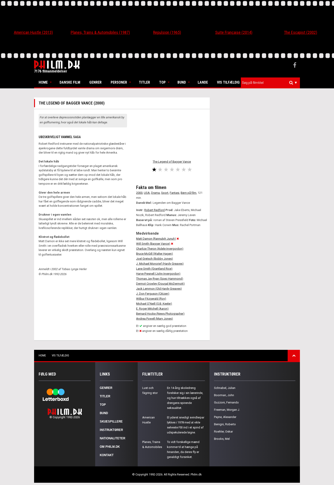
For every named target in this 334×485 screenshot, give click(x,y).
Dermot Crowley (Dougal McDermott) (160, 283)
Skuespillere (111, 421)
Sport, (165, 192)
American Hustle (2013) (33, 32)
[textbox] (271, 83)
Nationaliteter (112, 438)
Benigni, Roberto (225, 424)
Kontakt (107, 455)
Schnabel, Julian (224, 388)
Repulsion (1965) (167, 32)
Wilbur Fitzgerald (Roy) (151, 298)
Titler (144, 82)
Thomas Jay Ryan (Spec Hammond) (159, 278)
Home (43, 82)
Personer (119, 82)
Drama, (155, 192)
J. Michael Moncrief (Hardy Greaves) (160, 263)
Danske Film (70, 82)
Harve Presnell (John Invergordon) (158, 273)
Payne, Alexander (225, 417)
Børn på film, (189, 192)
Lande (203, 82)
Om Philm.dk (110, 446)
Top (162, 82)
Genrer (95, 82)
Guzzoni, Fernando (226, 402)
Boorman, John (224, 395)
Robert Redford (154, 210)
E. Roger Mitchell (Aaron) (152, 308)
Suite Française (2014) (233, 32)
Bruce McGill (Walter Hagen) (154, 253)
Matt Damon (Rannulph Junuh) (156, 238)
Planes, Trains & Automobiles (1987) (100, 32)
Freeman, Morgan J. (227, 409)
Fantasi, (175, 192)
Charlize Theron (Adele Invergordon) (159, 248)
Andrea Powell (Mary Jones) (154, 318)
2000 (139, 192)
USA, (147, 192)
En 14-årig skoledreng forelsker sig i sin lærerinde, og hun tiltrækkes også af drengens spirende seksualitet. (185, 398)
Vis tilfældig (228, 82)
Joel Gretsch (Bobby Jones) (154, 258)
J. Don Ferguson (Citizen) (152, 293)
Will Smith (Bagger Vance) (153, 243)
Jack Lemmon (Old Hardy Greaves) (159, 288)
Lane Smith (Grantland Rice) (154, 268)
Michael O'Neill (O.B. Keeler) (154, 303)
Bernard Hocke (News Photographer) (160, 313)
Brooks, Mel (222, 438)
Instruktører (111, 430)
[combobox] (270, 82)
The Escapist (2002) (300, 32)
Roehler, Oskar (223, 431)
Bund (181, 82)
